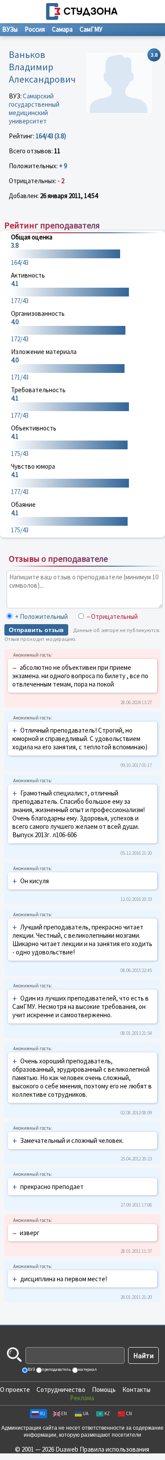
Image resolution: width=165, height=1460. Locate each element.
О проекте (15, 1389)
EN (64, 1413)
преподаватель (56, 1369)
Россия (35, 29)
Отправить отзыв (36, 629)
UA (85, 1413)
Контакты (136, 1389)
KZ (107, 1413)
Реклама (82, 1398)
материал (87, 1369)
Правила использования (114, 1449)
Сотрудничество (61, 1389)
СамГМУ (91, 29)
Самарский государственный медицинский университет (34, 108)
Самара (62, 29)
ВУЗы (10, 29)
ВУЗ (31, 1369)
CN (129, 1413)
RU (42, 1413)
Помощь (104, 1389)
